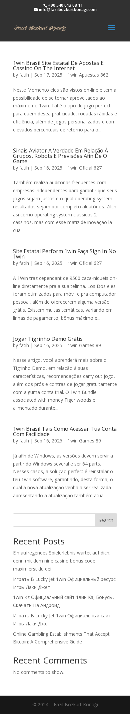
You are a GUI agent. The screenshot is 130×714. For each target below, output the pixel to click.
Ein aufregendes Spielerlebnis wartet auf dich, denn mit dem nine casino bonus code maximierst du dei (62, 560)
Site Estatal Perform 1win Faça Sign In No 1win (64, 253)
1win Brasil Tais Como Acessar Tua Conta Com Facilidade (65, 431)
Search (106, 520)
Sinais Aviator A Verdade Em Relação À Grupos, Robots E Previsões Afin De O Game (60, 156)
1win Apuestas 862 (88, 75)
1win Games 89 (84, 345)
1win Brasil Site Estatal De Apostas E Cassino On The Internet (58, 65)
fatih (24, 75)
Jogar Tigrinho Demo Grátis (48, 338)
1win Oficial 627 (85, 168)
